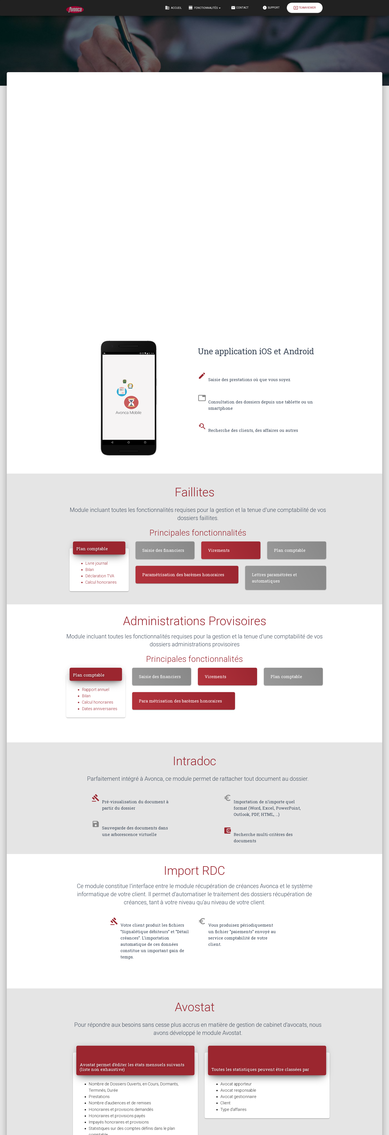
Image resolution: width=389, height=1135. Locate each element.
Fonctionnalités (203, 7)
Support (271, 7)
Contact (240, 7)
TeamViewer (305, 7)
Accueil (173, 7)
